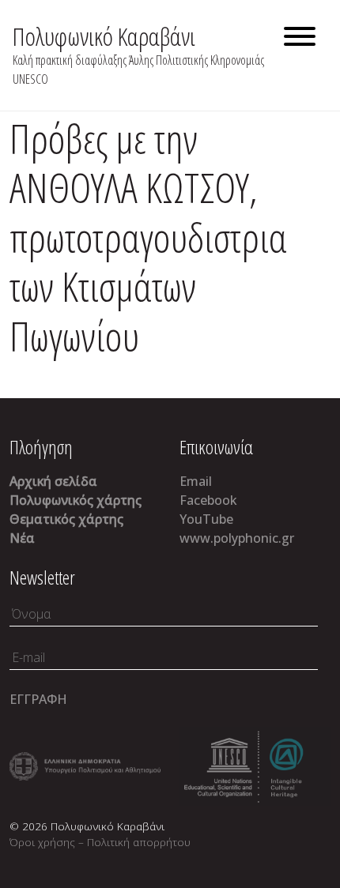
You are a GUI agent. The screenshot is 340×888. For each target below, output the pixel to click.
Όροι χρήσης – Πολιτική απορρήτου (100, 841)
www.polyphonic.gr (236, 538)
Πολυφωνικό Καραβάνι (104, 36)
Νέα (22, 538)
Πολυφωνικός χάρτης (75, 500)
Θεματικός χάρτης (66, 519)
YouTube (206, 519)
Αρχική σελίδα (53, 481)
